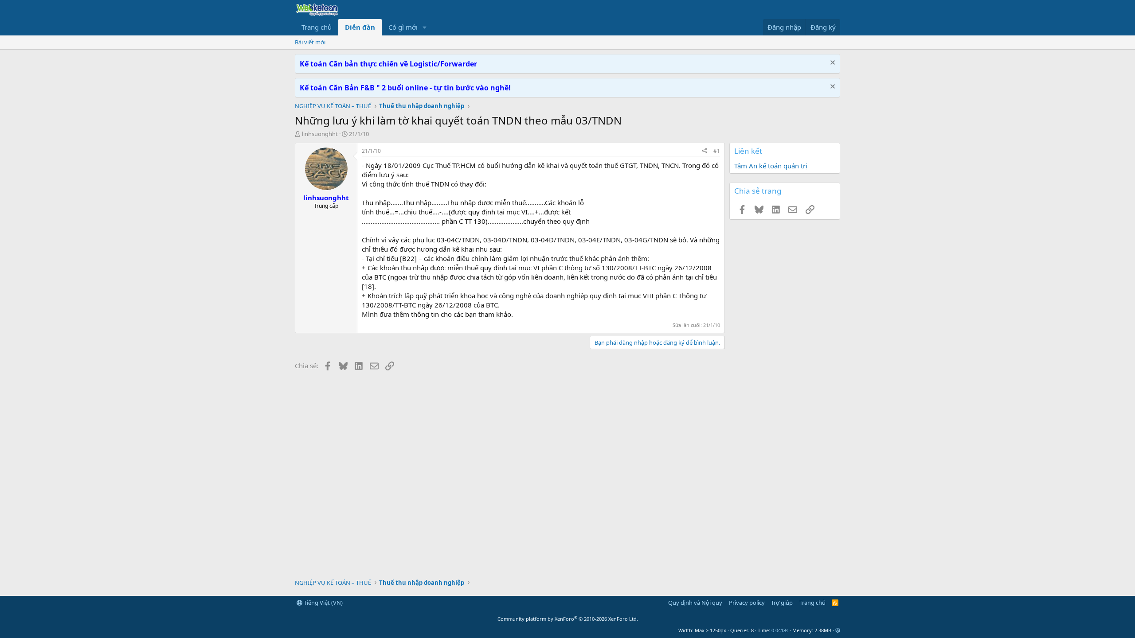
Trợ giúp (782, 603)
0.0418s (779, 630)
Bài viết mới (310, 42)
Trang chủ (316, 27)
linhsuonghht (320, 134)
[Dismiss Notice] (831, 63)
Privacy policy (747, 603)
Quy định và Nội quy (695, 603)
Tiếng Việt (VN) (322, 603)
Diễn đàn (360, 27)
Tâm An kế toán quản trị (770, 165)
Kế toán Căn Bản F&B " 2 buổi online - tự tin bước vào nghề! (405, 88)
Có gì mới (403, 27)
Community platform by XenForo (567, 618)
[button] (425, 27)
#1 (716, 151)
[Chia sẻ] (704, 151)
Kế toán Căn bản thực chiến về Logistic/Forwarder (388, 64)
